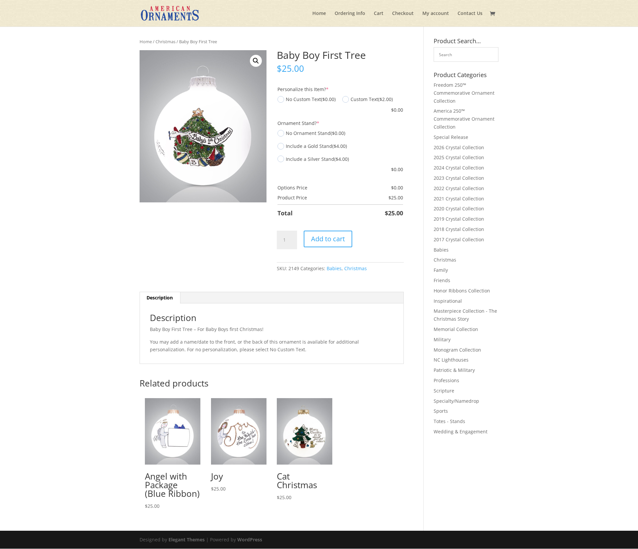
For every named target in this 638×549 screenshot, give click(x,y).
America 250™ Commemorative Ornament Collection (464, 119)
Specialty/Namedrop (456, 401)
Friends (442, 280)
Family (441, 270)
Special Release (451, 137)
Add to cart (328, 238)
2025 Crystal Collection (459, 157)
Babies (334, 268)
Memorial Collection (456, 329)
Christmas (165, 42)
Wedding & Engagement (460, 431)
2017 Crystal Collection (459, 239)
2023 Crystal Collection (459, 178)
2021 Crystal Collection (459, 198)
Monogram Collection (457, 350)
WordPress (249, 539)
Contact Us (470, 13)
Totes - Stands (449, 421)
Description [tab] (160, 297)
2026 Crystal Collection (459, 147)
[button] (256, 61)
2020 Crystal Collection (459, 208)
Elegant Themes (186, 539)
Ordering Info (350, 13)
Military (442, 339)
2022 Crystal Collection (459, 188)
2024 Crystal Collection (459, 168)
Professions (446, 380)
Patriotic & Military (454, 370)
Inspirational (448, 301)
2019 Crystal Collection (459, 219)
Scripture (444, 390)
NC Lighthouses (451, 360)
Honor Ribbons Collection (462, 290)
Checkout (403, 13)
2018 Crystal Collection (459, 229)
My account (435, 13)
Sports (441, 411)
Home (319, 13)
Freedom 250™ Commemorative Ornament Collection (464, 93)
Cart (378, 13)
